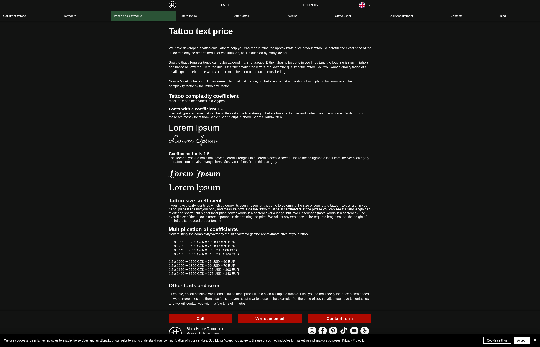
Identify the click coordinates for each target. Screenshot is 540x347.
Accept (521, 340)
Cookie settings (497, 340)
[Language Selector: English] (364, 5)
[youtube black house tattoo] (354, 331)
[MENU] (172, 4)
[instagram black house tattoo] (312, 331)
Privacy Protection (354, 340)
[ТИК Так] (343, 331)
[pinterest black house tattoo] (333, 331)
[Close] (534, 340)
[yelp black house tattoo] (364, 331)
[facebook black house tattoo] (322, 331)
